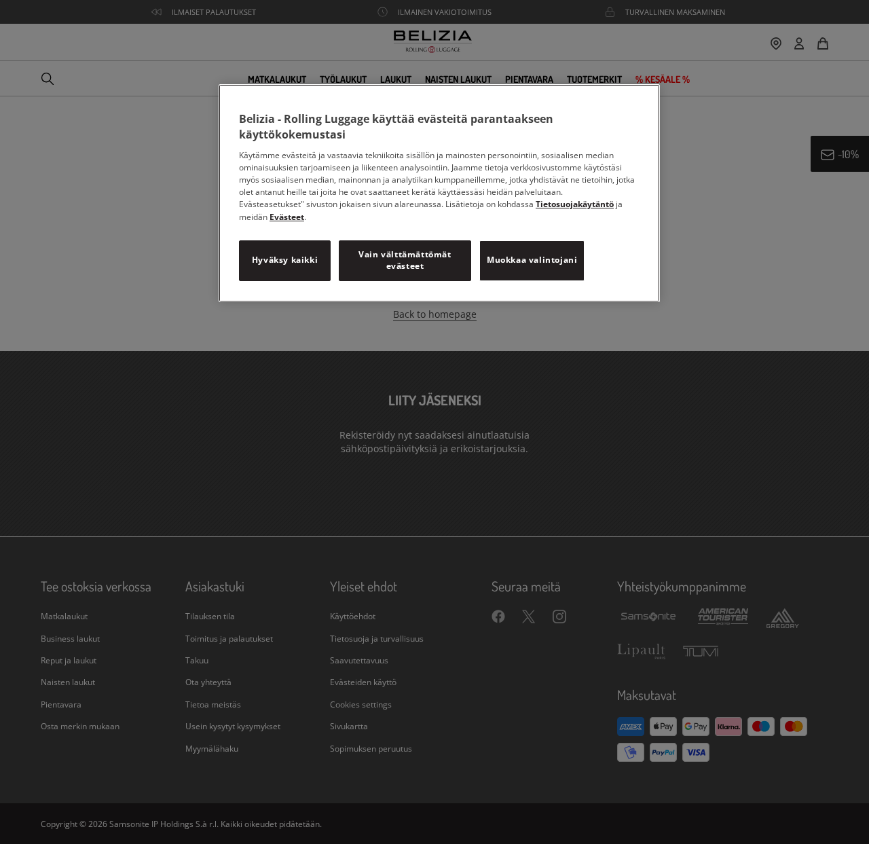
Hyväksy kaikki (285, 259)
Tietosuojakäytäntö (575, 204)
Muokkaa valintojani (532, 259)
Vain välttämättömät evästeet (404, 260)
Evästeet (287, 217)
